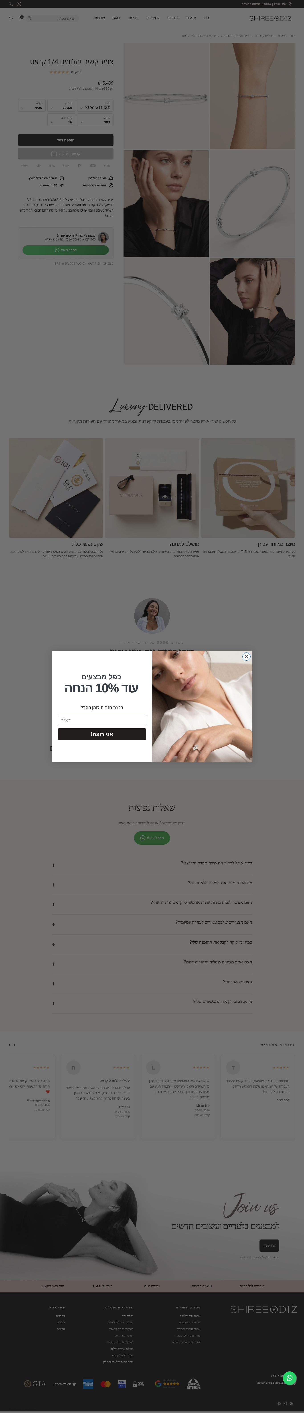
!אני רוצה (102, 734)
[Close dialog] (246, 656)
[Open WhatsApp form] (289, 1378)
